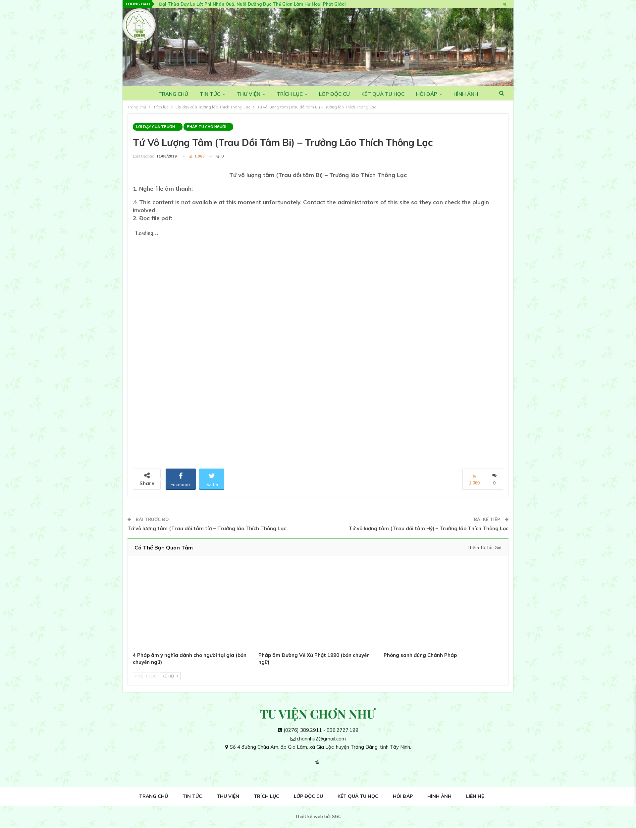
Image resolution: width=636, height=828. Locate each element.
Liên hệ (475, 796)
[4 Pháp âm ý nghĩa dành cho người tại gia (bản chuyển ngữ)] (192, 605)
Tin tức (210, 94)
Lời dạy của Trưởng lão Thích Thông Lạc (159, 126)
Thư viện (248, 94)
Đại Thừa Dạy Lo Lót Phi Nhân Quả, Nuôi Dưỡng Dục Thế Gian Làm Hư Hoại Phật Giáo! (252, 4)
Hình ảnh (465, 94)
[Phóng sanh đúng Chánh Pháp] (443, 605)
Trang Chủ (173, 94)
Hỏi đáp (426, 94)
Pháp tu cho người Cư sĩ (210, 126)
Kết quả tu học (382, 94)
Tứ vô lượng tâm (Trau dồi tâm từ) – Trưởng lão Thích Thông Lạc (207, 528)
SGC (336, 816)
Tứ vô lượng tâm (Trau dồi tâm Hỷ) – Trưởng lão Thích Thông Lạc (428, 528)
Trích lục (290, 94)
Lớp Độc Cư (334, 94)
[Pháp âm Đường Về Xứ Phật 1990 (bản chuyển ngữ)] (318, 605)
